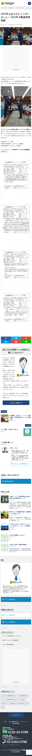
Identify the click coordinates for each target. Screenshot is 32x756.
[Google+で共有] (26, 338)
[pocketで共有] (16, 341)
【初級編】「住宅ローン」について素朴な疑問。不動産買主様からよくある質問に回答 (20, 417)
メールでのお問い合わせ (11, 745)
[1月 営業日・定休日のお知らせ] (27, 432)
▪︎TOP (5, 721)
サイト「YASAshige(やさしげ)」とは (12, 636)
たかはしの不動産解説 (7, 695)
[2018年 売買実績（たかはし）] (5, 538)
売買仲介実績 (19, 24)
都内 (3, 707)
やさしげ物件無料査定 (8, 644)
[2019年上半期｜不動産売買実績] (5, 547)
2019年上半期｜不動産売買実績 (17, 544)
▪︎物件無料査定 (16, 723)
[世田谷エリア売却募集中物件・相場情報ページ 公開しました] (5, 515)
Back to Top (16, 715)
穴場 (27, 703)
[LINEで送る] (26, 341)
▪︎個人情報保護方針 (14, 721)
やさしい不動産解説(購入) (8, 699)
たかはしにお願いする (16, 402)
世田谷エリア (5, 703)
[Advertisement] (16, 57)
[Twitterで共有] (16, 338)
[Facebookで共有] (6, 338)
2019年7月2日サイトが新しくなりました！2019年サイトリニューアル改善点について (19, 525)
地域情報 (13, 703)
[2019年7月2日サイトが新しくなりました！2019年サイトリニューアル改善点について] (5, 527)
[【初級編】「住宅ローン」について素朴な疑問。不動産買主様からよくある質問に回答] (5, 418)
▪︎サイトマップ (24, 721)
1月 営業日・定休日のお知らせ (9, 429)
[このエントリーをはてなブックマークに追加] (6, 341)
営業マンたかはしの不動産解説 (10, 640)
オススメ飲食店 (21, 699)
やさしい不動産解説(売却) (21, 695)
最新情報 (11, 24)
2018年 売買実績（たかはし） (17, 535)
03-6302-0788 (16, 742)
